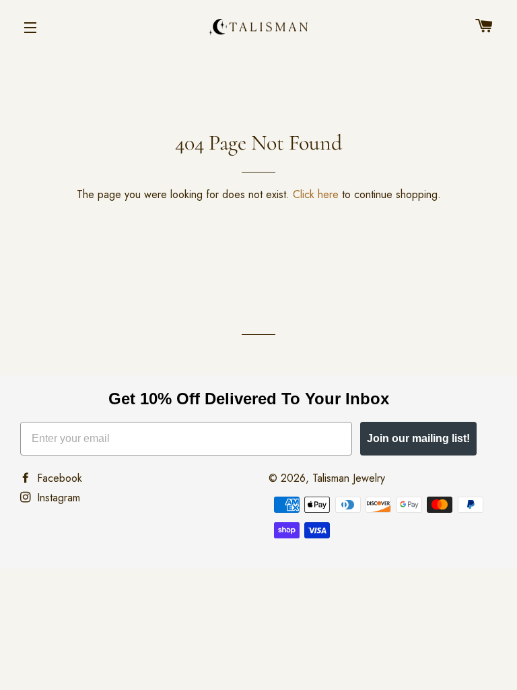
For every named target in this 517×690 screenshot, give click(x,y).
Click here (316, 194)
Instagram (57, 497)
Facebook (58, 478)
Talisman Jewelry (348, 478)
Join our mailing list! (418, 438)
